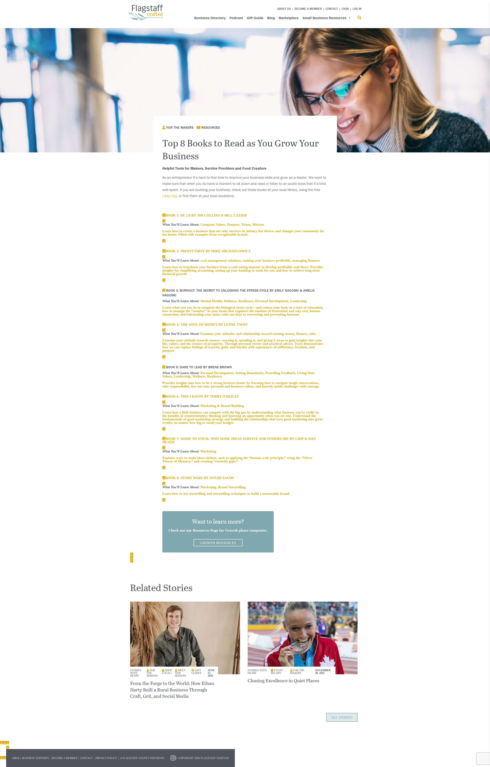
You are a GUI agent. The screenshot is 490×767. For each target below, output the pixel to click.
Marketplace (289, 18)
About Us (284, 9)
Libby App (170, 195)
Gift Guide (255, 18)
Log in (357, 9)
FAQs (345, 9)
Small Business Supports (30, 758)
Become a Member (308, 9)
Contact (332, 9)
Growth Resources (218, 542)
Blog (271, 18)
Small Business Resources (324, 18)
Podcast (236, 18)
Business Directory (210, 18)
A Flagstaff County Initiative (142, 758)
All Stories (342, 717)
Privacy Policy (106, 758)
